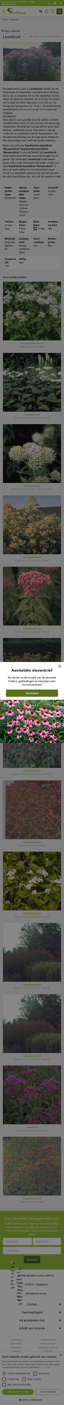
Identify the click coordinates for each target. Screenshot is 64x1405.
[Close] (59, 666)
